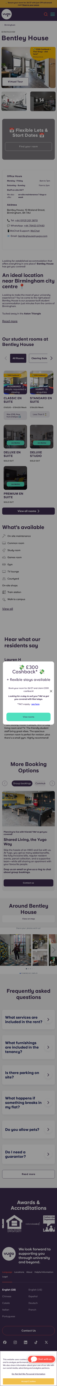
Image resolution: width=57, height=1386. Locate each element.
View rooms (28, 717)
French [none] (32, 1309)
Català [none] (6, 1303)
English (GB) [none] (9, 1289)
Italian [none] (5, 1309)
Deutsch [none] (33, 1303)
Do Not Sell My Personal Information (28, 1374)
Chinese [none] (6, 1296)
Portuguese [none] (8, 1316)
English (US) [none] (35, 1289)
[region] (28, 1368)
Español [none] (33, 1296)
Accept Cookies (28, 1381)
